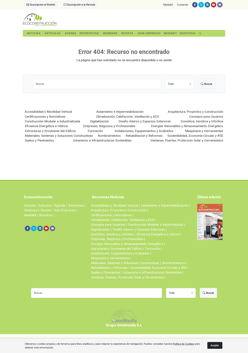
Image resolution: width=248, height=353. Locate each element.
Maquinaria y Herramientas (204, 131)
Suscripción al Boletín (42, 4)
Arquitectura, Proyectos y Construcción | (119, 210)
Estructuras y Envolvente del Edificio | (117, 249)
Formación (95, 131)
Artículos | (46, 205)
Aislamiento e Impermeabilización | (165, 205)
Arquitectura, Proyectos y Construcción (195, 112)
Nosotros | (46, 215)
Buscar (207, 84)
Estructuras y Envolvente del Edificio (50, 131)
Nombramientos (109, 136)
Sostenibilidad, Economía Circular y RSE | (159, 268)
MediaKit (168, 4)
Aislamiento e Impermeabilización (120, 112)
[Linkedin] (207, 4)
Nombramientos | (174, 263)
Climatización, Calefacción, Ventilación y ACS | (123, 220)
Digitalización (99, 121)
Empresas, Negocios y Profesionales (109, 126)
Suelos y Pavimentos (39, 140)
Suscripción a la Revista (80, 4)
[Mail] (220, 4)
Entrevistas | (77, 205)
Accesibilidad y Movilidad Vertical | (115, 205)
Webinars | (31, 210)
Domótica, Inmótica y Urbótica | (113, 234)
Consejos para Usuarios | (109, 225)
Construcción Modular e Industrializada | (156, 225)
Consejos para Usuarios (206, 117)
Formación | (153, 249)
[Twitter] (201, 4)
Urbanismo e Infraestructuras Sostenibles (102, 140)
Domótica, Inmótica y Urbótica (202, 121)
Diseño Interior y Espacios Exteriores (145, 121)
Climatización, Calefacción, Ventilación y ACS (127, 117)
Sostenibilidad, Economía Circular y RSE (195, 136)
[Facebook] (195, 4)
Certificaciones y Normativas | (112, 215)
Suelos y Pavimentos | (106, 272)
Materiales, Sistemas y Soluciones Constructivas (59, 136)
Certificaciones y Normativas (45, 117)
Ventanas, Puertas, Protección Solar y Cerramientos (186, 140)
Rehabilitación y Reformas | (110, 268)
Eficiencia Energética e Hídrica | (158, 234)
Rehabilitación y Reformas (144, 136)
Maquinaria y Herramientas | (111, 258)
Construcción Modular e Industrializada (52, 121)
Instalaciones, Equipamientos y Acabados (144, 131)
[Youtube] (213, 4)
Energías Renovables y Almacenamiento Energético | (128, 244)
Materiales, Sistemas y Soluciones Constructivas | (126, 263)
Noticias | (30, 205)
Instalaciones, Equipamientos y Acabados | (121, 253)
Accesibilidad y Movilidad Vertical (48, 112)
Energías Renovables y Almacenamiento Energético (187, 126)
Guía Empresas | (65, 210)
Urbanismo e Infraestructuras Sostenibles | (153, 272)
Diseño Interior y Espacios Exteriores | (140, 229)
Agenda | (60, 205)
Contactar (182, 4)
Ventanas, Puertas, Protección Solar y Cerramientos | (128, 277)
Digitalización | (101, 229)
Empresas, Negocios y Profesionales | (118, 239)
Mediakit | (31, 215)
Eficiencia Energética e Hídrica (46, 126)
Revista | (46, 210)
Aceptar (215, 345)
